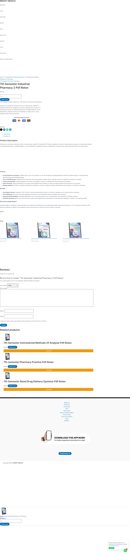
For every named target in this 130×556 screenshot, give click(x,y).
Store (1, 29)
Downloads (3, 53)
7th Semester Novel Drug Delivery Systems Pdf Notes (76, 238)
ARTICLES (2, 17)
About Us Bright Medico (6, 59)
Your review (4, 288)
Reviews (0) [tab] (7, 136)
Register (2, 41)
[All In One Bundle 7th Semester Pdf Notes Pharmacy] (46, 230)
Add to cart (5, 99)
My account (3, 35)
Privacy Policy (67, 414)
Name (2, 311)
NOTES (2, 23)
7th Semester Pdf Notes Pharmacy (14, 77)
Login (1, 47)
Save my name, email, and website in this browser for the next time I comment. (23, 321)
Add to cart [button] (12, 347)
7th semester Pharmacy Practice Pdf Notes (10, 238)
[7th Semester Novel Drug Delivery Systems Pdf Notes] (77, 230)
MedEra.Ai (2, 5)
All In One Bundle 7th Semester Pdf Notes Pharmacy (44, 238)
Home (1, 11)
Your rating (3, 285)
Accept (111, 548)
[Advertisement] (47, 159)
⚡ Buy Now (48, 350)
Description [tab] (7, 134)
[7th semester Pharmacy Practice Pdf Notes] (15, 230)
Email (2, 316)
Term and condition (66, 416)
